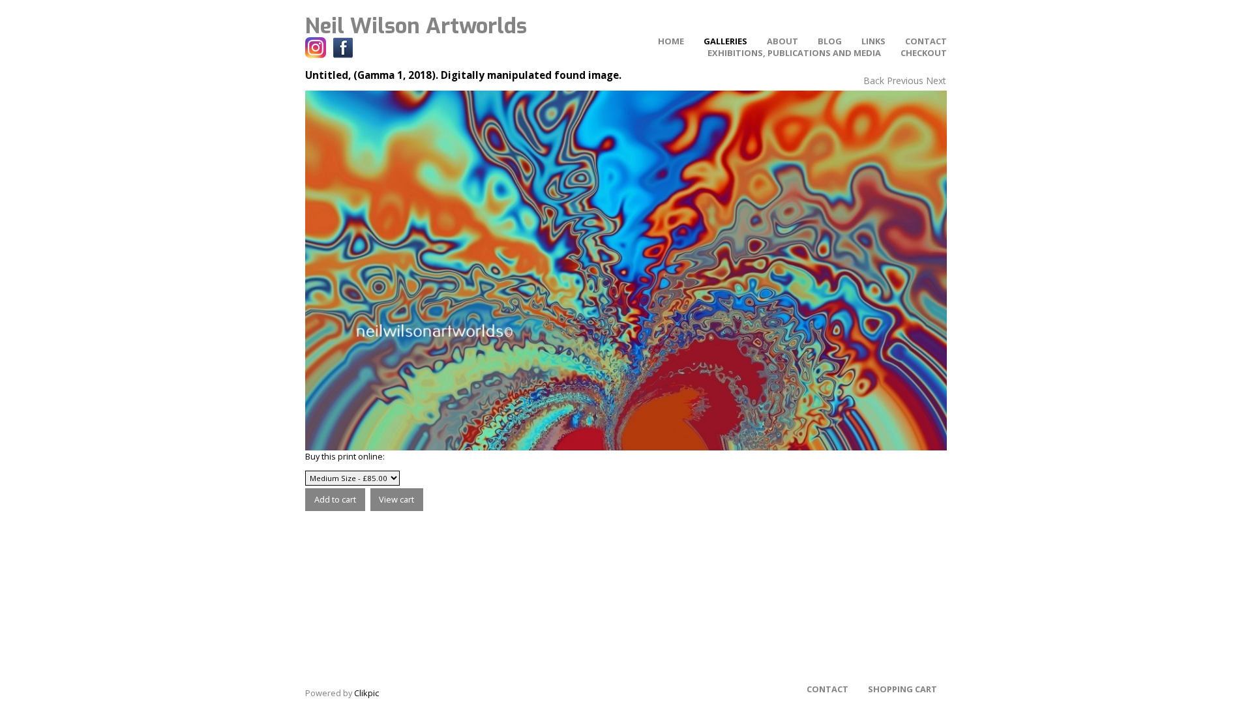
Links (873, 41)
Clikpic (366, 693)
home (671, 41)
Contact (926, 41)
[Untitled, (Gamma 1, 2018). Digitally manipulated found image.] (626, 270)
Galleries (725, 41)
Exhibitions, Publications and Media (794, 53)
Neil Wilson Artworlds (416, 26)
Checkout (924, 53)
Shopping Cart (902, 689)
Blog (830, 41)
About (782, 41)
